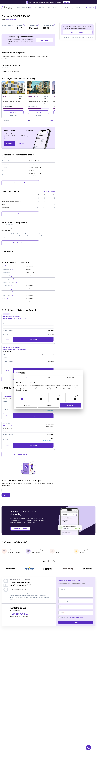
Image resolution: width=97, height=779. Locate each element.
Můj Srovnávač (89, 37)
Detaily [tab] (48, 377)
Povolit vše (70, 405)
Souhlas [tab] (26, 378)
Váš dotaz (62, 589)
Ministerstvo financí (11, 19)
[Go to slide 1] (28, 120)
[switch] (40, 399)
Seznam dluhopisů (8, 12)
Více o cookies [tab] (71, 377)
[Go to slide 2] (29, 120)
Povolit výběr (48, 405)
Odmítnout (27, 405)
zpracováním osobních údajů (75, 617)
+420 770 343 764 (19, 614)
